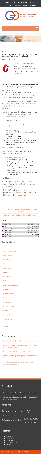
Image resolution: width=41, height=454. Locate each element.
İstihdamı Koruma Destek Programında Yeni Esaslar (20, 341)
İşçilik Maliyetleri (8, 281)
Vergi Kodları (7, 315)
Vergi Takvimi (7, 319)
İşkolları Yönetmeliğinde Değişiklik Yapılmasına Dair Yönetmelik (20, 357)
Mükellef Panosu (9, 294)
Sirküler (5, 311)
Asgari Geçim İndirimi (10, 251)
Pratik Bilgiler (7, 302)
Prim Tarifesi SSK (9, 306)
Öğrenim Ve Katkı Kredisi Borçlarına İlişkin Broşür (21, 215)
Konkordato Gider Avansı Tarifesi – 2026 (16, 351)
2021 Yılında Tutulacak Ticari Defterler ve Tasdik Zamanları (20, 211)
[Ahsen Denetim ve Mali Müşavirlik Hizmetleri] (20, 15)
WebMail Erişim (30, 5)
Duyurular (6, 260)
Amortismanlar (8, 247)
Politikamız (6, 298)
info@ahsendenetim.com (27, 2)
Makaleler (6, 289)
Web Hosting (29, 452)
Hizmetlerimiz (7, 268)
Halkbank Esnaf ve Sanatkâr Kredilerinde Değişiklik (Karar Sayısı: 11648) (20, 346)
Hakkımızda (7, 264)
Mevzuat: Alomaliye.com (9, 452)
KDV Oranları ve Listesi (10, 285)
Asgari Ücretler (8, 255)
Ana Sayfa (9, 436)
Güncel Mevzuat (11, 442)
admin (13, 59)
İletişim (5, 272)
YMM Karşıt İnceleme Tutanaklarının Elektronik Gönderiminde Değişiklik (18, 363)
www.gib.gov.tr (20, 160)
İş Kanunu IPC (7, 277)
